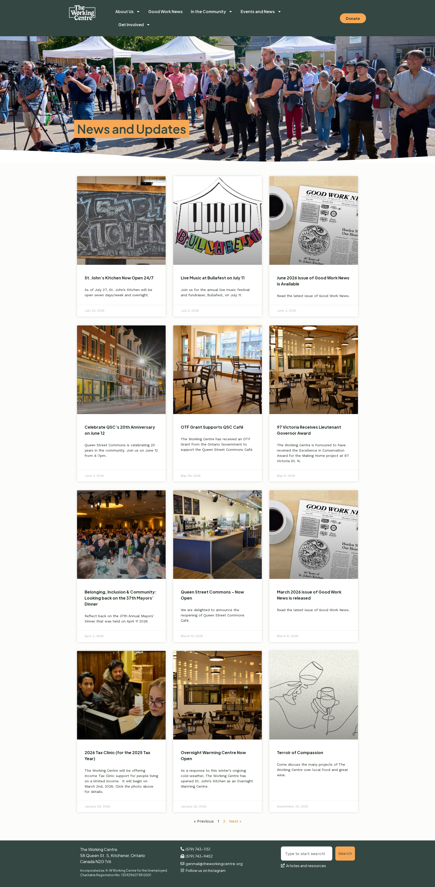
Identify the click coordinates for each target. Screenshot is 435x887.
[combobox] (307, 853)
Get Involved (131, 24)
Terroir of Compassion (300, 752)
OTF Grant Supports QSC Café (212, 427)
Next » (235, 821)
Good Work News (165, 11)
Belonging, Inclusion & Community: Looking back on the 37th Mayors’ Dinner (120, 598)
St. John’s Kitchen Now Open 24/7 (119, 277)
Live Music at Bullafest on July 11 (213, 277)
